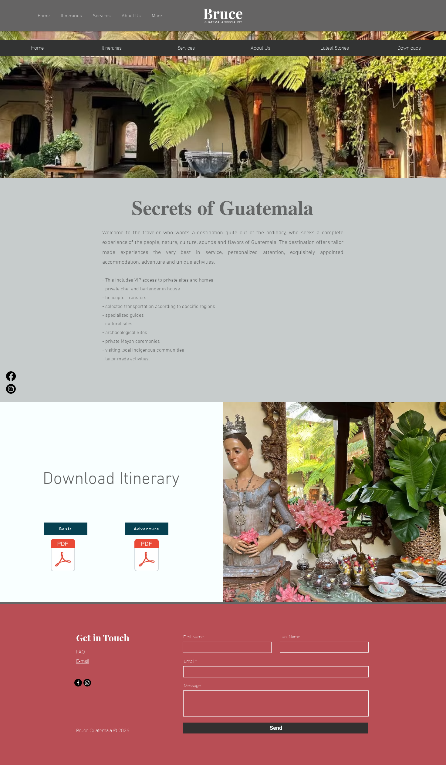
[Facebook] (78, 682)
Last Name (290, 637)
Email (189, 661)
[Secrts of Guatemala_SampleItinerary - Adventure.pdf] (146, 556)
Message (192, 685)
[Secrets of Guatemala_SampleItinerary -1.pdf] (62, 556)
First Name (193, 637)
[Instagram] (87, 682)
